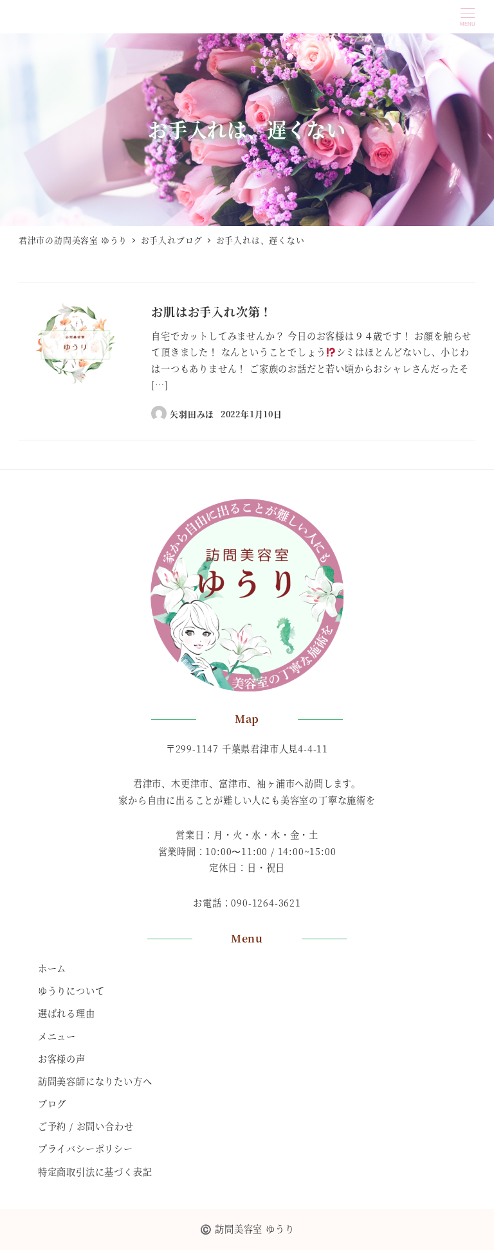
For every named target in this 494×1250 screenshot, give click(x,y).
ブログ (52, 1103)
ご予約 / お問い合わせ (86, 1126)
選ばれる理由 (66, 1013)
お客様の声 (62, 1058)
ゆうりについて (71, 990)
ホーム (52, 968)
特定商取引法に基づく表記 (95, 1171)
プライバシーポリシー (85, 1148)
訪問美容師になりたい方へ (95, 1081)
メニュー (57, 1036)
